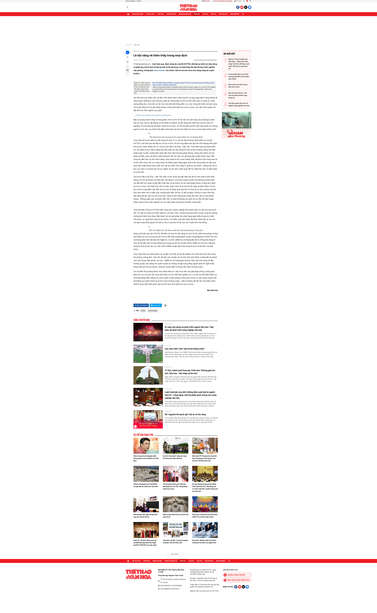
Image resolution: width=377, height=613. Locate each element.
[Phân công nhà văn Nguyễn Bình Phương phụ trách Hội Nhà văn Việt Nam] (146, 446)
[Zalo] (249, 7)
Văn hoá (136, 45)
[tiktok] (245, 7)
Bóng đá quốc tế (185, 14)
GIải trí (213, 14)
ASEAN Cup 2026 (137, 14)
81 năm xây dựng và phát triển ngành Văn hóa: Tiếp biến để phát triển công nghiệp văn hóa (189, 328)
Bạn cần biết (234, 14)
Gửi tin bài (238, 1)
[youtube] (241, 7)
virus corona (159, 70)
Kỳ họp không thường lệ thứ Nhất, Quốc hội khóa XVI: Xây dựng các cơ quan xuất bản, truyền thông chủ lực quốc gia (205, 487)
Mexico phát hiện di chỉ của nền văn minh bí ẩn (175, 516)
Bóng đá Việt (171, 14)
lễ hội (175, 140)
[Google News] (205, 61)
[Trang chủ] (128, 14)
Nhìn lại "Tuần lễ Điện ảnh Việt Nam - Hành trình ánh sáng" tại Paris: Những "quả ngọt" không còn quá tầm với (238, 64)
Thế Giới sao (223, 14)
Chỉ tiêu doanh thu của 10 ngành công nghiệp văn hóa (238, 104)
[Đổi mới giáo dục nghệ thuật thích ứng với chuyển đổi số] (146, 504)
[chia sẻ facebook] (127, 57)
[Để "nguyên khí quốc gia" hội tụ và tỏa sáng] (148, 419)
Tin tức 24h (150, 14)
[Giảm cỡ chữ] (127, 74)
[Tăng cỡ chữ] (127, 66)
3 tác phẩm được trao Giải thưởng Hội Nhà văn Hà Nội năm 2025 (238, 76)
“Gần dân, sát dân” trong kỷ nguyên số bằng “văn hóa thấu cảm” (175, 541)
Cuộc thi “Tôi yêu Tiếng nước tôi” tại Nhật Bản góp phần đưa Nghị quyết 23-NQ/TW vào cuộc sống (145, 542)
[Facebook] (243, 1)
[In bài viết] (127, 62)
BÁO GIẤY (207, 1)
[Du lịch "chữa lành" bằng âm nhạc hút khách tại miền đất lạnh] (175, 446)
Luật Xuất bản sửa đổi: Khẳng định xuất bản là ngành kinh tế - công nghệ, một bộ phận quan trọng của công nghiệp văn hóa (190, 395)
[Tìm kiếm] (127, 7)
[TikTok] (250, 1)
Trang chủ (129, 45)
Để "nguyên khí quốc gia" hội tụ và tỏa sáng (185, 414)
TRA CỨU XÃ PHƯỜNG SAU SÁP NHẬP (222, 1)
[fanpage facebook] (238, 7)
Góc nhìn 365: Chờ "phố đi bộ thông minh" (185, 349)
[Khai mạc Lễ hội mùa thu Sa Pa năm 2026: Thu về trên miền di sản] (205, 504)
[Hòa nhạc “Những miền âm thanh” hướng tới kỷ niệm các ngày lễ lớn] (205, 530)
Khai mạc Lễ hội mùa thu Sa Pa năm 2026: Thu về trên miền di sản (204, 516)
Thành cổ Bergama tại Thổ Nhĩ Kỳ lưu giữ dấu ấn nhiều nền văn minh (145, 485)
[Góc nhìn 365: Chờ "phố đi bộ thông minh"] (148, 354)
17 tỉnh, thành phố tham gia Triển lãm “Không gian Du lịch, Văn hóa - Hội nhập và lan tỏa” (190, 372)
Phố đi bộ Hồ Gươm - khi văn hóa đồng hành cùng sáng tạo (237, 95)
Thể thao (160, 14)
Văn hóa (197, 14)
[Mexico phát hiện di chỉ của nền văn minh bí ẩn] (175, 504)
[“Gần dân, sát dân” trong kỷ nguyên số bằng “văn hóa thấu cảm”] (175, 530)
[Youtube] (247, 1)
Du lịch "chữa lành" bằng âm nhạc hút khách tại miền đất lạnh (175, 457)
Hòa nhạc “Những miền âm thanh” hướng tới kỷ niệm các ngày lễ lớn (204, 541)
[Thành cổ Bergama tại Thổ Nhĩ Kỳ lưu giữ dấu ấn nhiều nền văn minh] (146, 474)
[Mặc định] (127, 70)
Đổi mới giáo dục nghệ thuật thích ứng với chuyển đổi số (145, 516)
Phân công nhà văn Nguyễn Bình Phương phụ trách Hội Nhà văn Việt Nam (146, 458)
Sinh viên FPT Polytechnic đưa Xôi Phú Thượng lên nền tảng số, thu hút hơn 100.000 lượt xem (204, 458)
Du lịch (205, 14)
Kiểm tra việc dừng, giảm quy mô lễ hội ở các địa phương (153, 115)
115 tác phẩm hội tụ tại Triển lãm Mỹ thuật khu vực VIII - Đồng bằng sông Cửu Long (175, 486)
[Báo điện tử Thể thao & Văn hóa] (188, 7)
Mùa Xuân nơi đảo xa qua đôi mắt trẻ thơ (238, 85)
